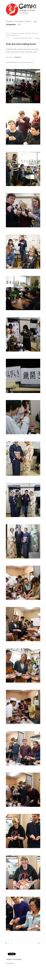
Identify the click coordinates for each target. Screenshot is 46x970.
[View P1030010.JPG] (23, 170)
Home (8, 33)
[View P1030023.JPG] (23, 584)
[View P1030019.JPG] (23, 459)
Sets (19, 24)
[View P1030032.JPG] (23, 873)
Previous (16, 38)
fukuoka (21, 33)
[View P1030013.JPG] (23, 294)
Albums (28, 21)
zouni (32, 62)
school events (19, 62)
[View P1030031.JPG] (23, 832)
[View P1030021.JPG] (23, 501)
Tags (35, 21)
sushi (26, 62)
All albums (23, 38)
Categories (11, 24)
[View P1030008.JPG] (23, 87)
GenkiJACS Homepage (14, 21)
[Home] (21, 9)
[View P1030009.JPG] (23, 128)
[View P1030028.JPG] (23, 708)
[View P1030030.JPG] (23, 791)
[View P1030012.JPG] (23, 252)
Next (29, 38)
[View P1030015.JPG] (23, 377)
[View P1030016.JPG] (23, 418)
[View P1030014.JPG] (23, 335)
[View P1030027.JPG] (23, 666)
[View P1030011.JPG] (23, 211)
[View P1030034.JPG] (23, 915)
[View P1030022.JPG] (23, 542)
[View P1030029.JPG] (23, 749)
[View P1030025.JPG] (23, 625)
